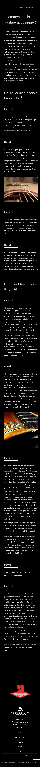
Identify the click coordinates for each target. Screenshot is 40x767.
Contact (20, 733)
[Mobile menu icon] (35, 3)
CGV (20, 751)
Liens (20, 746)
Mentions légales (20, 737)
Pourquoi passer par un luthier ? (20, 756)
